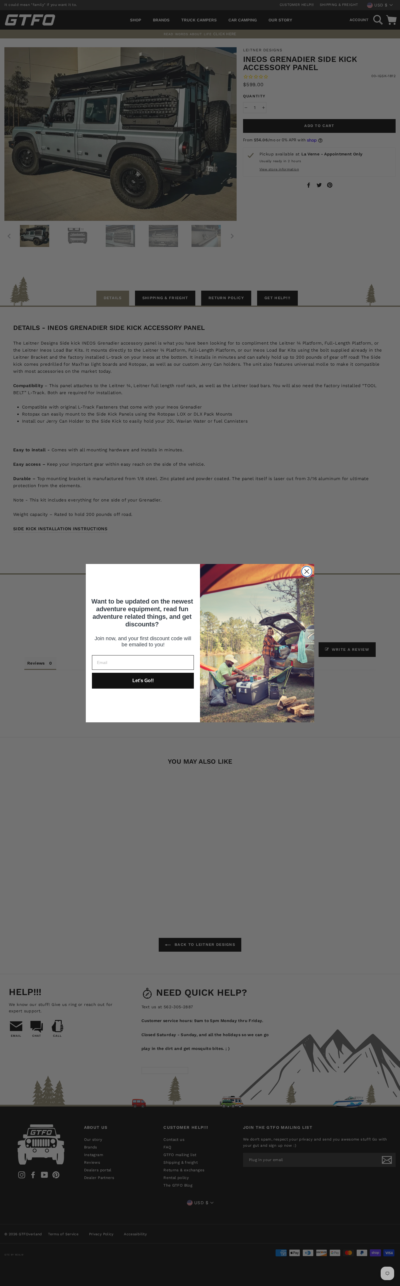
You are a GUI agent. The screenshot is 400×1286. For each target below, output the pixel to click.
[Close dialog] (307, 571)
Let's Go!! (143, 680)
